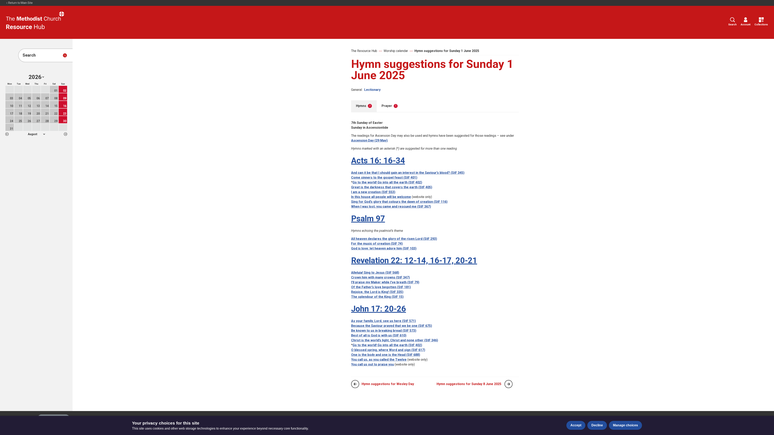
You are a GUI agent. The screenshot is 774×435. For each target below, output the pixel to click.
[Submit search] (65, 55)
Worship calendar (396, 51)
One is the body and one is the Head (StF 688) (385, 355)
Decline (597, 425)
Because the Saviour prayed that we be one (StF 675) (391, 326)
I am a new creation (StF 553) (373, 192)
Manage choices (625, 425)
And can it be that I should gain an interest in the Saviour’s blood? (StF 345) (407, 173)
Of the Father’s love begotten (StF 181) (381, 287)
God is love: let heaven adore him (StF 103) (383, 248)
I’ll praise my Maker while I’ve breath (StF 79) (385, 282)
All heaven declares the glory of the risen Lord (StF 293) (394, 239)
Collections (761, 24)
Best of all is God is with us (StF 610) (378, 335)
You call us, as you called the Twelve (379, 359)
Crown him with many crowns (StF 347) (380, 277)
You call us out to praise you (372, 364)
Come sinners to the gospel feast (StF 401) (384, 177)
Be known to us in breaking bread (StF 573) (383, 330)
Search (732, 24)
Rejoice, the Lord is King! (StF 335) (377, 292)
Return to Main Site (20, 2)
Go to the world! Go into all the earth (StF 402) (387, 182)
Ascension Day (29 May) (369, 140)
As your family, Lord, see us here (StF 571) (383, 321)
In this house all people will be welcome (381, 197)
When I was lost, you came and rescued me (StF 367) (391, 206)
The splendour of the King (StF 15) (377, 297)
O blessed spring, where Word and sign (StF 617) (388, 350)
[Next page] (509, 384)
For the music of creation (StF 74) (377, 243)
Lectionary (372, 90)
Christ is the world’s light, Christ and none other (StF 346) (394, 340)
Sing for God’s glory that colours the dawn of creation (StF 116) (399, 202)
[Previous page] (355, 384)
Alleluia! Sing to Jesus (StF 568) (375, 272)
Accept (575, 425)
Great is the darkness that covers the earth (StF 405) (391, 187)
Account (745, 24)
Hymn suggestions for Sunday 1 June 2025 (446, 51)
